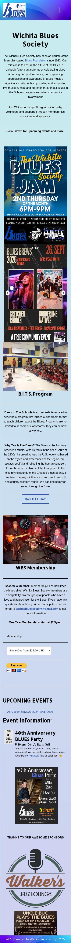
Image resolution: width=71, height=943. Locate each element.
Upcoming (17, 711)
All (8, 711)
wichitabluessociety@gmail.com (37, 608)
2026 (50, 711)
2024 (35, 711)
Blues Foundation (35, 60)
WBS (9, 939)
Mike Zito (34, 755)
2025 (43, 711)
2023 (28, 711)
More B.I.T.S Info (35, 499)
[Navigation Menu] (63, 10)
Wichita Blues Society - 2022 (47, 939)
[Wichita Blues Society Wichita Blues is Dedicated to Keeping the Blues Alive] (14, 10)
